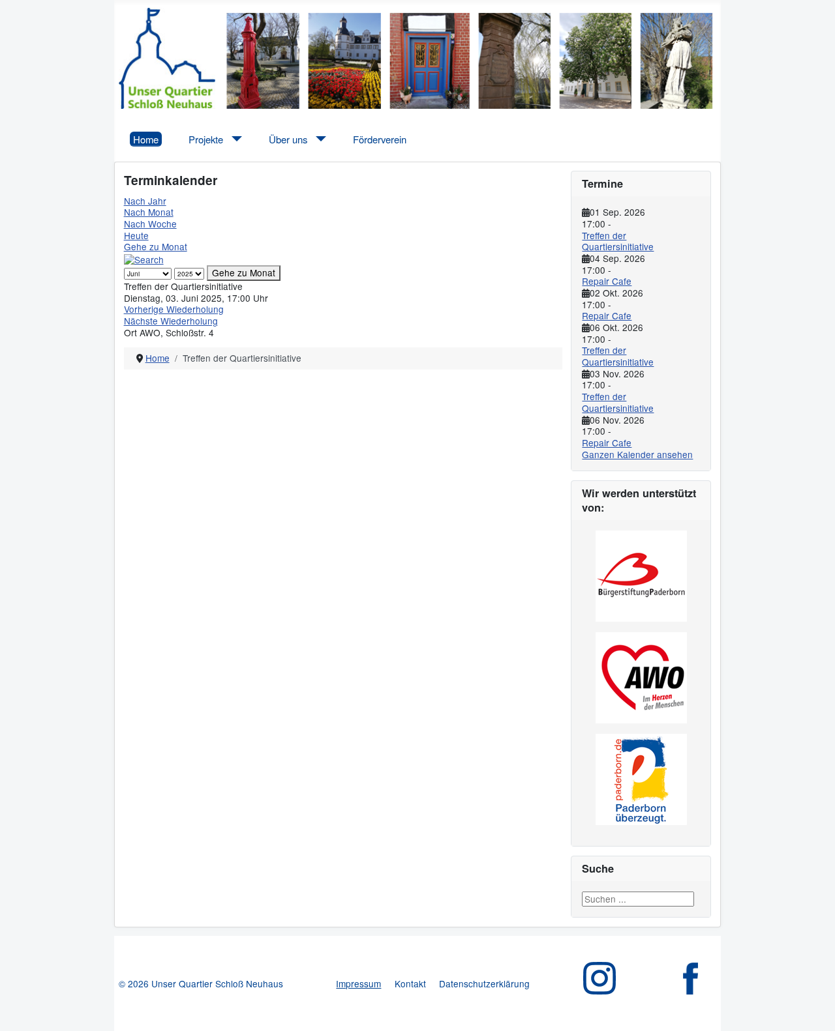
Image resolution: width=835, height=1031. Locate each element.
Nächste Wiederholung (171, 320)
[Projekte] (234, 139)
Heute (136, 235)
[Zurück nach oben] (814, 1010)
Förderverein (379, 139)
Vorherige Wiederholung (174, 308)
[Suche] (144, 258)
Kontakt (410, 983)
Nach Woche (150, 223)
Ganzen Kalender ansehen (637, 454)
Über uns (288, 139)
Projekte (206, 139)
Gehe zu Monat (155, 246)
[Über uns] (319, 139)
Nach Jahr (145, 200)
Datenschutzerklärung (484, 983)
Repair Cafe (606, 280)
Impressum (358, 983)
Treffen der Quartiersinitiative (618, 241)
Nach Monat (149, 211)
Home (146, 139)
